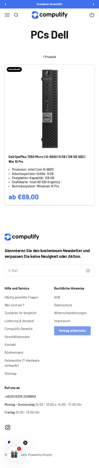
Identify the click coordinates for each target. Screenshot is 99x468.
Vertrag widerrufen (72, 331)
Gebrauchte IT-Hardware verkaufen (22, 362)
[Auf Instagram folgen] (8, 427)
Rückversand (14, 352)
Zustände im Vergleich (21, 313)
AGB (57, 297)
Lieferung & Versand (19, 321)
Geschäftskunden (17, 337)
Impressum (62, 321)
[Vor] (93, 4)
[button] (14, 453)
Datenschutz (63, 305)
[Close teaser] (25, 442)
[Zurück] (5, 4)
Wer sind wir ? (14, 305)
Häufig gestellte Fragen (21, 297)
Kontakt (10, 345)
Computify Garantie (19, 329)
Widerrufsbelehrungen (70, 313)
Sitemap (11, 373)
